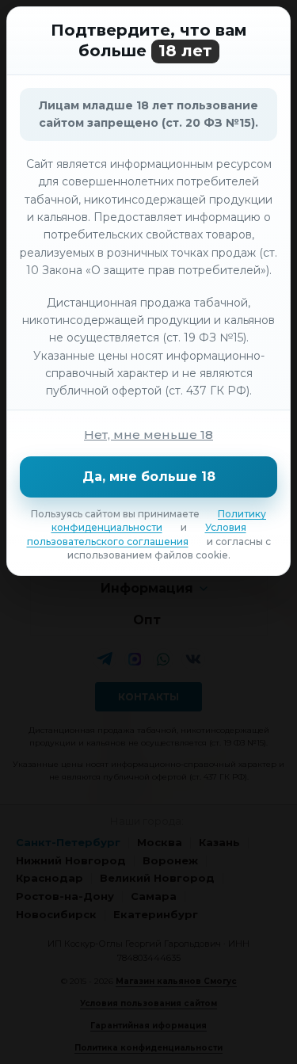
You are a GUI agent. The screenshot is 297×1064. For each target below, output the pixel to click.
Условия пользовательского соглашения (136, 534)
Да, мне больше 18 (148, 476)
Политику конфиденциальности (159, 520)
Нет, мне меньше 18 (148, 434)
